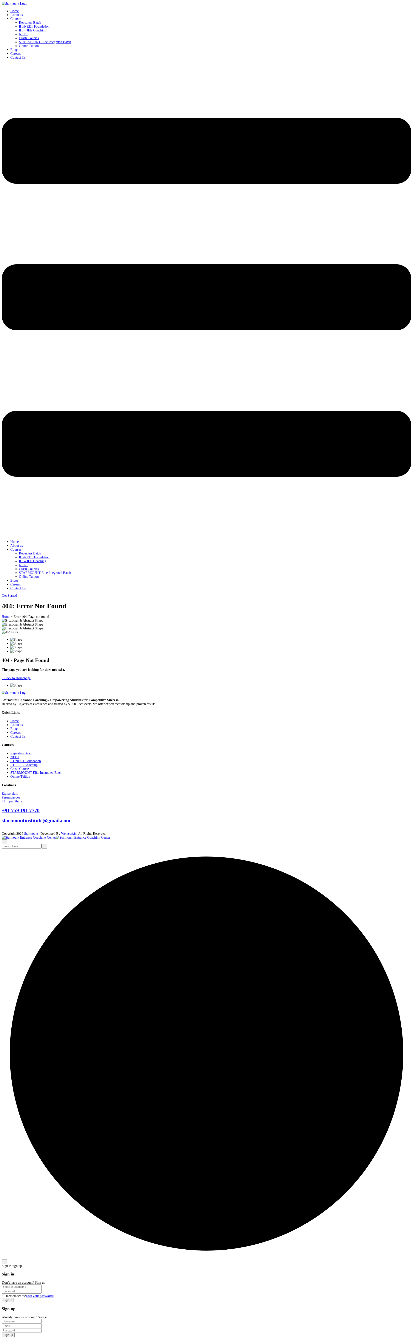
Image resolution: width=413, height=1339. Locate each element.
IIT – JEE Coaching (32, 30)
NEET (23, 34)
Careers (15, 53)
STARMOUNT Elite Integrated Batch (45, 42)
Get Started (9, 595)
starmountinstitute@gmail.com (36, 820)
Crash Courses (29, 38)
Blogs (14, 49)
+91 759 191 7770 (21, 810)
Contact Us (18, 57)
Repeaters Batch (30, 22)
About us (16, 15)
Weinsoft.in (69, 833)
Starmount (31, 833)
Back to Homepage (17, 678)
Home (14, 11)
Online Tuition (29, 46)
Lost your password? (40, 1296)
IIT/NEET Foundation (34, 26)
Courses (15, 18)
